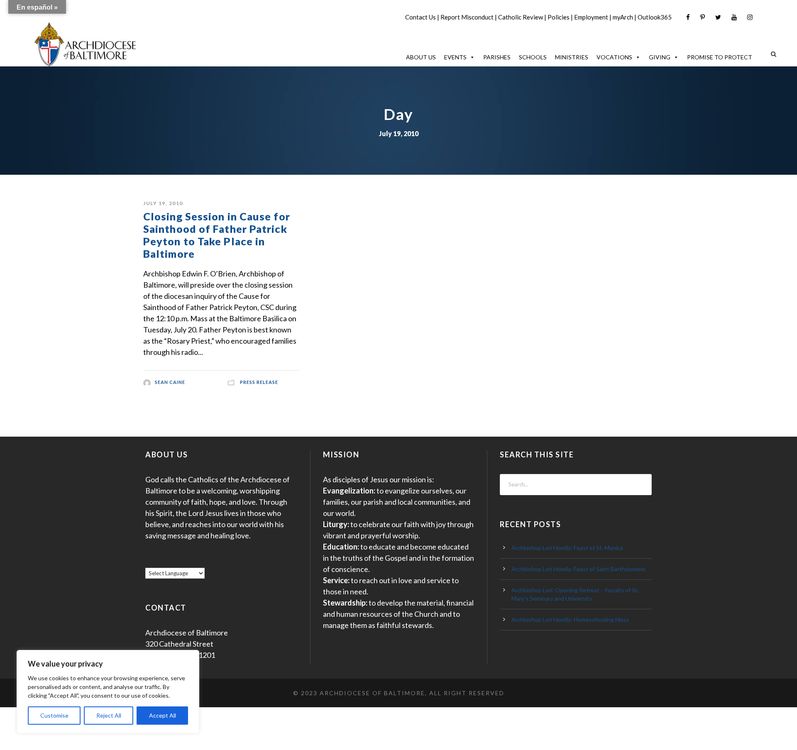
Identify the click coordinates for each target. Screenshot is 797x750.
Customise (54, 715)
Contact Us (420, 17)
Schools (533, 57)
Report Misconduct (467, 17)
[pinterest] (702, 17)
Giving (659, 57)
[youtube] (734, 17)
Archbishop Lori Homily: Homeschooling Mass (570, 619)
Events (455, 57)
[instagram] (750, 17)
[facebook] (688, 17)
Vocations (614, 57)
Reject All (108, 715)
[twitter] (718, 17)
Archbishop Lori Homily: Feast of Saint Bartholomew (578, 568)
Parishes (497, 57)
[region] (108, 691)
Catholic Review (520, 17)
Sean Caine (170, 382)
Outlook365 (655, 17)
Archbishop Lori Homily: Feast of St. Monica (567, 547)
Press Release (259, 382)
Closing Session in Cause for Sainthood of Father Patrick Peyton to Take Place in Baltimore (216, 235)
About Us (421, 57)
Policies (559, 17)
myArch (623, 17)
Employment (591, 17)
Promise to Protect (719, 57)
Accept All (162, 715)
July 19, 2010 (163, 203)
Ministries (571, 57)
